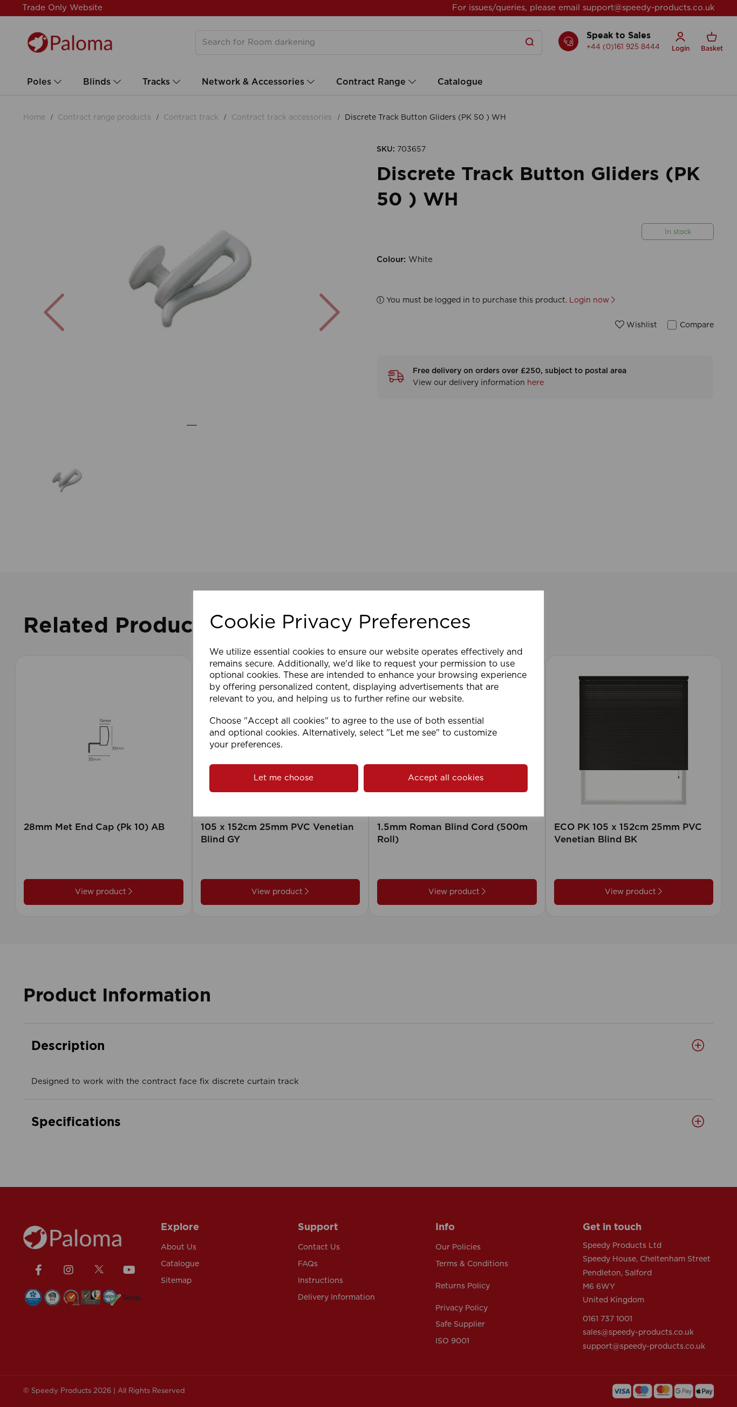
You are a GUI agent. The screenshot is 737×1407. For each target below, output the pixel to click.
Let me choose (283, 778)
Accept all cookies (445, 778)
